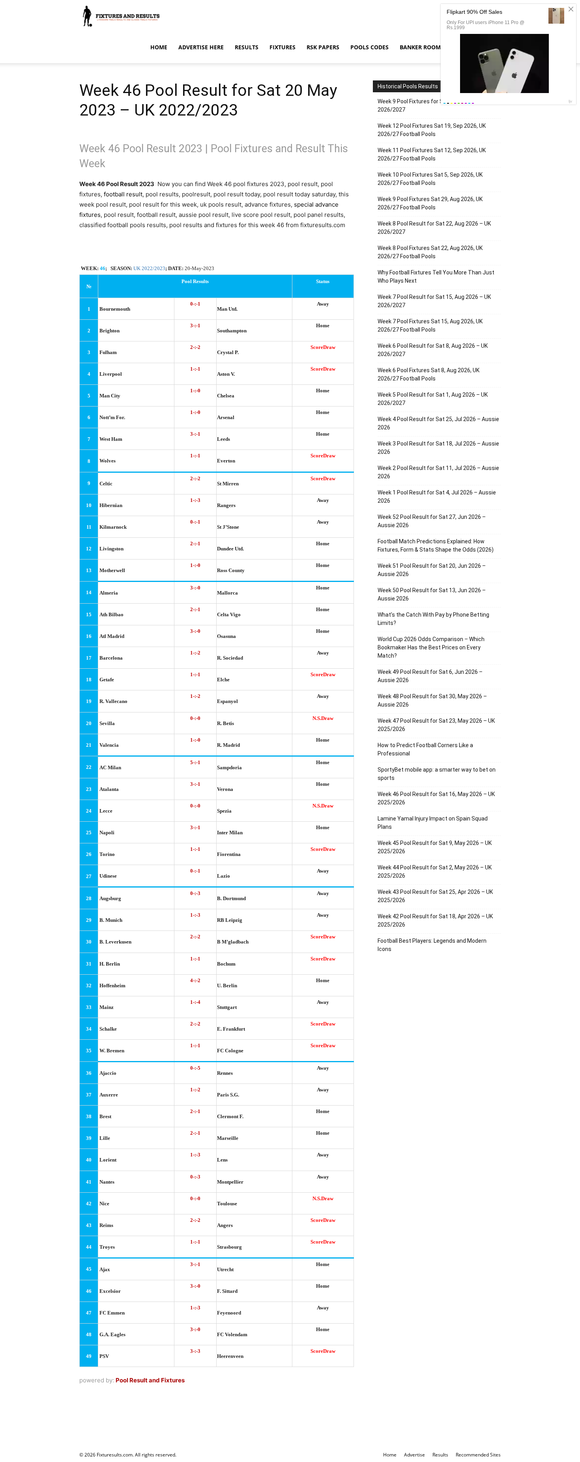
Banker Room (420, 47)
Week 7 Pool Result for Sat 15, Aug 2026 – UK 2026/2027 (434, 301)
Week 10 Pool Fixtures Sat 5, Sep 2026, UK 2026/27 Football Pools (430, 179)
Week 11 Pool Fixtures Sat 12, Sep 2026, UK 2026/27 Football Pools (432, 154)
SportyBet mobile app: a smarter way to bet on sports (437, 773)
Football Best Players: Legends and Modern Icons (432, 945)
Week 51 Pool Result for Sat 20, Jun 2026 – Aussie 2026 (432, 570)
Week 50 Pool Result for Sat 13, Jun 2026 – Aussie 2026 (432, 594)
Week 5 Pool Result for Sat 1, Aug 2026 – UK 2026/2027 (433, 399)
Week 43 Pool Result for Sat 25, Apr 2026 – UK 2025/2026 (435, 896)
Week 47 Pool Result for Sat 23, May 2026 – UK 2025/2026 (436, 725)
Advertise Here (201, 47)
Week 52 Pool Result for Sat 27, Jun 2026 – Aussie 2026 (432, 521)
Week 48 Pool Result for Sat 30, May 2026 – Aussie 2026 (432, 700)
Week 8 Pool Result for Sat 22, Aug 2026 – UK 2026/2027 (434, 227)
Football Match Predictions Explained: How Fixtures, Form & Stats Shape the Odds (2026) (436, 545)
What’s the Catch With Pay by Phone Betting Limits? (433, 619)
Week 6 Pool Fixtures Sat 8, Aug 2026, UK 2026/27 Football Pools (428, 374)
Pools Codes (369, 47)
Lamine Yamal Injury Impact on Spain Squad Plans (433, 822)
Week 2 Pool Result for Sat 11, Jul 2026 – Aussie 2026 (438, 472)
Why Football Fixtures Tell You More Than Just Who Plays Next (436, 276)
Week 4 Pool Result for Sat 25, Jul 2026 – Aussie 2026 (438, 423)
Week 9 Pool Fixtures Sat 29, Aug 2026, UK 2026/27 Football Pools (430, 203)
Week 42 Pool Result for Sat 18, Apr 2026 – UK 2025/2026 (435, 920)
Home (158, 47)
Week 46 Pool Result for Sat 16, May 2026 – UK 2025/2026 (436, 798)
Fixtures (282, 47)
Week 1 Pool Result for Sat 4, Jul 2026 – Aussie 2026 (437, 496)
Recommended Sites (478, 1454)
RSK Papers (323, 47)
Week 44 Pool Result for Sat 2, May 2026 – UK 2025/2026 (435, 871)
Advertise (414, 1454)
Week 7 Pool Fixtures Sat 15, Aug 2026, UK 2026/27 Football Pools (430, 325)
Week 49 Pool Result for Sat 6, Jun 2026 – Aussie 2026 (430, 676)
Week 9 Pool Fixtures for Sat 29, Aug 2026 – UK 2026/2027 (436, 105)
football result (123, 194)
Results (246, 47)
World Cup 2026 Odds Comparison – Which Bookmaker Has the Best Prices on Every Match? (431, 647)
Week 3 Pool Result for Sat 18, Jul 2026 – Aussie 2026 (438, 447)
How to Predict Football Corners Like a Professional (425, 749)
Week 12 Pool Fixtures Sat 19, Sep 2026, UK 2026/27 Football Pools (432, 130)
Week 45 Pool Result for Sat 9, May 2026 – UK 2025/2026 (435, 847)
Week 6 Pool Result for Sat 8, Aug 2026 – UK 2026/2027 (433, 350)
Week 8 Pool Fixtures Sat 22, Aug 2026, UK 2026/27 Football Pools (430, 252)
